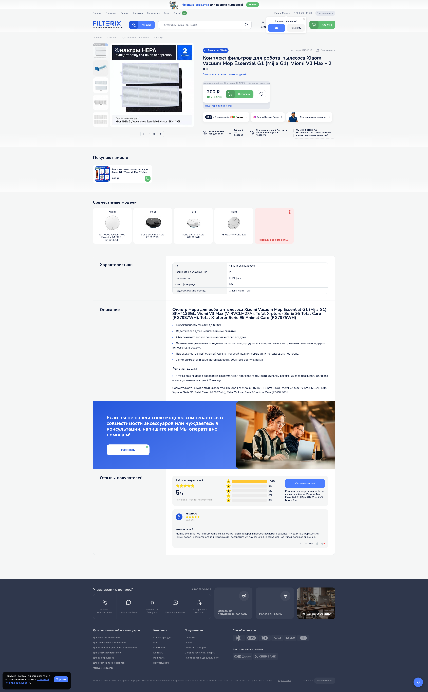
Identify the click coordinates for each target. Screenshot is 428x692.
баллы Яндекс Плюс (267, 117)
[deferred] (261, 94)
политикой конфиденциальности (27, 681)
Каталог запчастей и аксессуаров (116, 630)
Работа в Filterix (270, 614)
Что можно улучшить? (316, 614)
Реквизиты (159, 657)
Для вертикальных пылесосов (109, 642)
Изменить (296, 27)
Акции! (180, 13)
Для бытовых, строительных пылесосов (115, 647)
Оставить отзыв (305, 483)
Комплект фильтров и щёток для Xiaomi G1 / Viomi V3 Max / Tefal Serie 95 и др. (129, 171)
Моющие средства (103, 668)
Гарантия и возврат (195, 647)
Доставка (111, 13)
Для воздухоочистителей (107, 652)
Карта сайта (284, 680)
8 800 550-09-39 (201, 589)
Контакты (138, 13)
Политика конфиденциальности (202, 657)
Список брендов (162, 637)
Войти (263, 27)
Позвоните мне (325, 13)
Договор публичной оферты (200, 652)
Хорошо (61, 679)
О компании (153, 13)
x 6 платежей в (218, 117)
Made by (318, 680)
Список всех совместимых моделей (225, 74)
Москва (286, 13)
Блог (166, 13)
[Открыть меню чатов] (418, 682)
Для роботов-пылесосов (106, 637)
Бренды (97, 13)
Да (276, 27)
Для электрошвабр (103, 657)
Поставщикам (161, 663)
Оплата (124, 13)
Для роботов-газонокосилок (108, 663)
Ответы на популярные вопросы (232, 612)
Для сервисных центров (313, 117)
